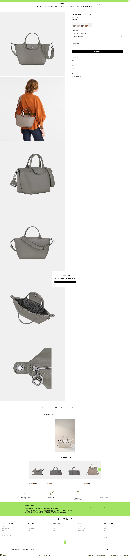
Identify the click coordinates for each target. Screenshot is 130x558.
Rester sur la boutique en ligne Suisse (65, 284)
